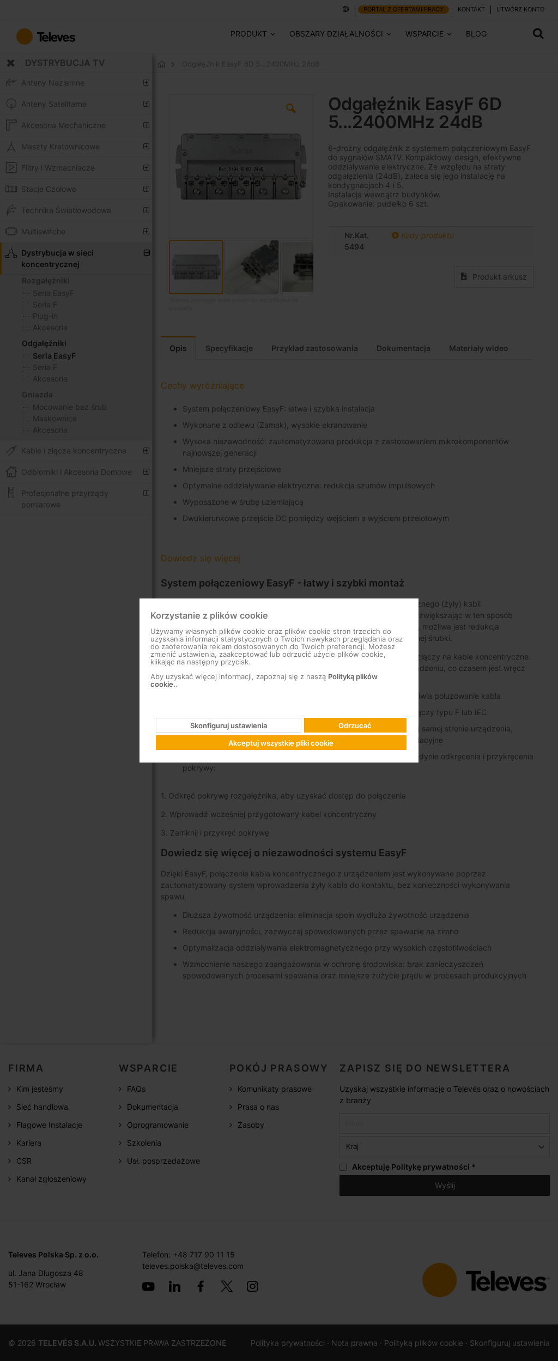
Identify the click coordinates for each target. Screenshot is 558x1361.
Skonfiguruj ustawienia (228, 725)
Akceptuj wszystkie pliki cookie (280, 743)
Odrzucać (355, 725)
